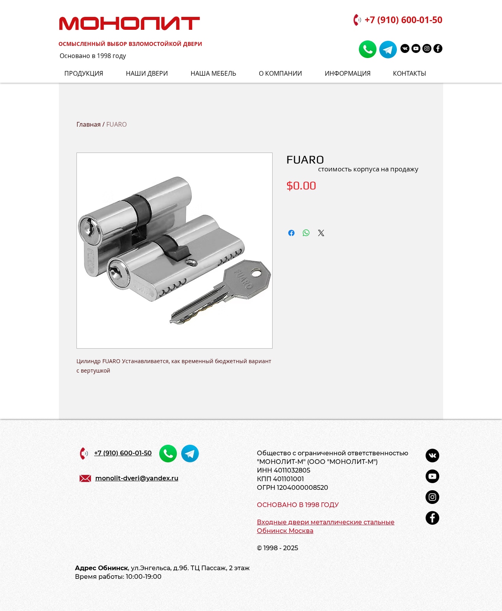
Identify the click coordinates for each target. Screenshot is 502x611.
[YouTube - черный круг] (415, 48)
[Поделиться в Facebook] (291, 233)
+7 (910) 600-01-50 (403, 19)
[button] (353, 73)
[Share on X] (321, 233)
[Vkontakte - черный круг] (404, 48)
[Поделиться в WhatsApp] (306, 233)
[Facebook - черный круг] (437, 48)
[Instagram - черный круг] (426, 48)
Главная (88, 124)
